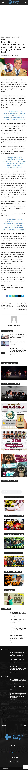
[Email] (19, 296)
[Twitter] (10, 296)
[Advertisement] (14, 19)
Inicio (2, 36)
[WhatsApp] (13, 296)
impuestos (4, 287)
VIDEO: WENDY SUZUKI (9, 590)
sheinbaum (21, 287)
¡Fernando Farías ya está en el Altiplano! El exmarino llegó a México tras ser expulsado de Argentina (18, 637)
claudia (6, 285)
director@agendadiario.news (13, 752)
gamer (15, 285)
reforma (16, 287)
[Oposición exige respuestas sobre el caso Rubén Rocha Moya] (5, 343)
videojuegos (4, 289)
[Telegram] (22, 296)
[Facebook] (7, 296)
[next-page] (4, 357)
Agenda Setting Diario (8, 55)
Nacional (6, 36)
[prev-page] (2, 357)
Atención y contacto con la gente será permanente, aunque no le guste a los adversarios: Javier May (18, 336)
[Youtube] (17, 761)
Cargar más (13, 642)
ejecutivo (11, 285)
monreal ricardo (10, 287)
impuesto (20, 285)
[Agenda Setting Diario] (2, 55)
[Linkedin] (16, 296)
